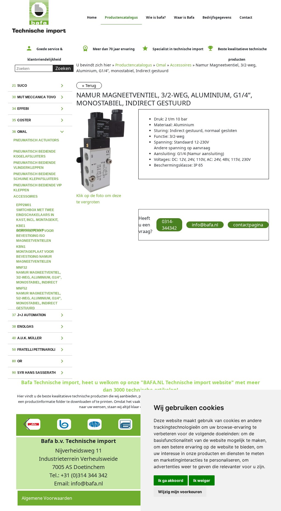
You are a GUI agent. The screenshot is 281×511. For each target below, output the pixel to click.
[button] (27, 424)
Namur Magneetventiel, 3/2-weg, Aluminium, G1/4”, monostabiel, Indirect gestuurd (38, 268)
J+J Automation (38, 315)
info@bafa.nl (205, 225)
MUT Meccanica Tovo (38, 97)
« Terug (89, 85)
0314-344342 (169, 224)
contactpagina (248, 225)
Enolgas (38, 327)
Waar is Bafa (184, 17)
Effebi (38, 109)
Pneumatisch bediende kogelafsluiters (34, 152)
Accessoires (25, 196)
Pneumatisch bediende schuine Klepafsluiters (35, 174)
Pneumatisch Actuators (36, 140)
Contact (246, 17)
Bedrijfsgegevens (217, 17)
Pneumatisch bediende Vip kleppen (37, 185)
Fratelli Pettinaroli (38, 350)
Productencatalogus (121, 17)
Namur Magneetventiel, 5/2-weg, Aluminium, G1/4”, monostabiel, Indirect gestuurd (38, 289)
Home (92, 17)
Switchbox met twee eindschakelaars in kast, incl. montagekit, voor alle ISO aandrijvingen (37, 205)
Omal (38, 132)
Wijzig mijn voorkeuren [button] (180, 491)
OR (38, 361)
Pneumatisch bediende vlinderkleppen (34, 163)
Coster (38, 120)
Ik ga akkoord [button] (170, 480)
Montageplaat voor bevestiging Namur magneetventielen (35, 247)
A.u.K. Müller (38, 338)
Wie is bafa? (156, 17)
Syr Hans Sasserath (38, 373)
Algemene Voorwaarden (47, 498)
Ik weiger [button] (201, 480)
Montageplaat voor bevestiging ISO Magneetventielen (35, 226)
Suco (38, 86)
